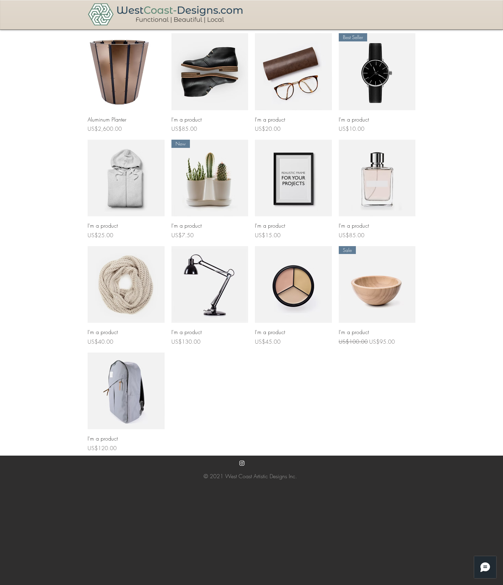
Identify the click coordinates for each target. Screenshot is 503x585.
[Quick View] (126, 71)
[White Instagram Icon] (241, 463)
